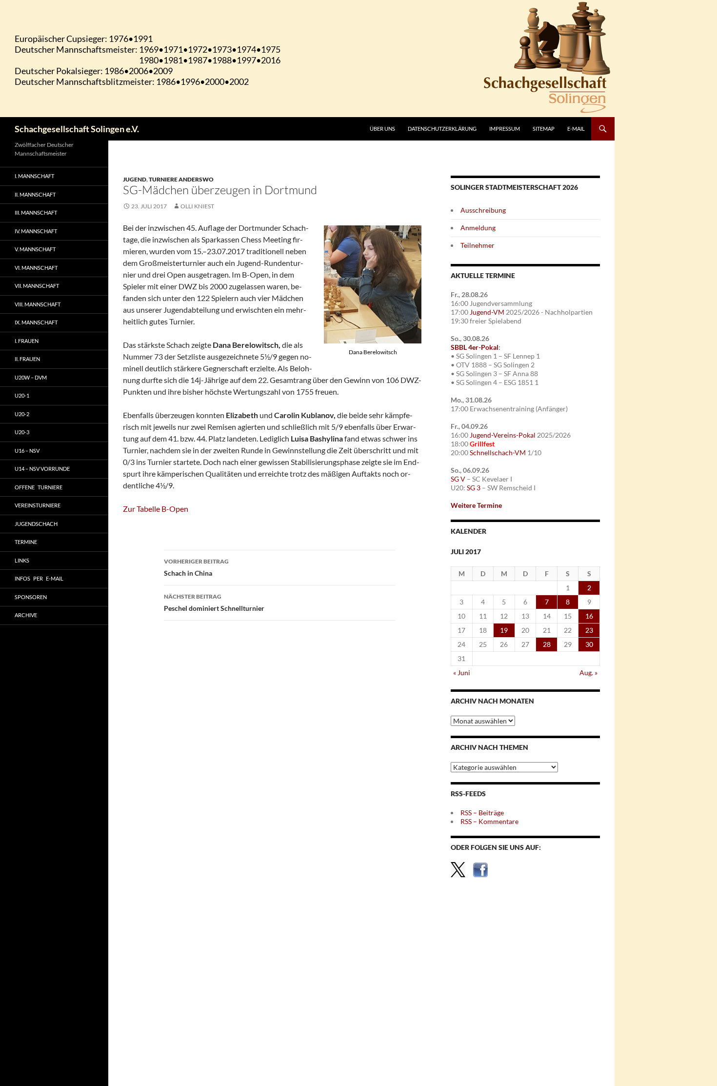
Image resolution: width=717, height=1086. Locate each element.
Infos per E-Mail (39, 578)
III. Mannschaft (36, 212)
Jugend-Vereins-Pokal (503, 435)
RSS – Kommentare (489, 821)
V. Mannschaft (35, 249)
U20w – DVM (31, 377)
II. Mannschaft (35, 194)
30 (589, 644)
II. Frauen (27, 359)
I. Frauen (27, 341)
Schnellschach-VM (498, 452)
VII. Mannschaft (37, 285)
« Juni (461, 672)
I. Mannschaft (34, 176)
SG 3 (473, 487)
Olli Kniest (197, 206)
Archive (26, 615)
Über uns (382, 128)
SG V (458, 479)
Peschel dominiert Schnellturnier (214, 602)
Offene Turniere (38, 487)
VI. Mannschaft (36, 267)
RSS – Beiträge (482, 812)
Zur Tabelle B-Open (155, 508)
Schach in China (196, 567)
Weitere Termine (476, 505)
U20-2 (22, 414)
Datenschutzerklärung (442, 128)
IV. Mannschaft (36, 231)
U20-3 (22, 432)
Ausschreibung (483, 210)
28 (547, 644)
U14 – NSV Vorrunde (42, 468)
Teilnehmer (477, 245)
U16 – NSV (27, 450)
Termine (26, 542)
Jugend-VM (487, 312)
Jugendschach (36, 524)
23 (589, 630)
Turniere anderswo (181, 179)
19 (504, 630)
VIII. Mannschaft (37, 304)
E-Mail (576, 128)
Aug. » (588, 672)
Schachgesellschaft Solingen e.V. (77, 128)
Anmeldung (478, 227)
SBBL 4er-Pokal (474, 347)
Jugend (134, 179)
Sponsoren (31, 597)
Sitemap (544, 128)
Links (22, 560)
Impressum (504, 128)
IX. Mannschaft (36, 322)
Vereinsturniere (37, 505)
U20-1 (22, 395)
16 (589, 616)
